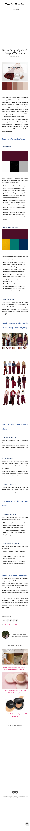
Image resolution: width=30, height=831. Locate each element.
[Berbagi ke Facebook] (7, 620)
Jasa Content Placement (16, 797)
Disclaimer (10, 796)
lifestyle (8, 624)
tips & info (14, 624)
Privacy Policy (5, 796)
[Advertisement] (15, 29)
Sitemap (15, 796)
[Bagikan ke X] (10, 620)
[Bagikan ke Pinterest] (13, 620)
